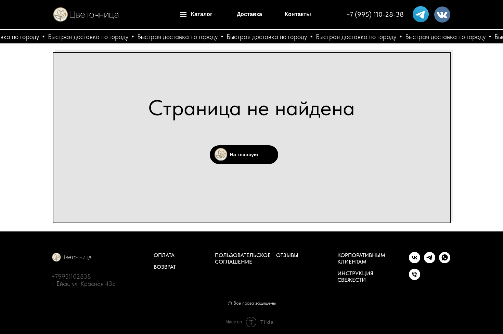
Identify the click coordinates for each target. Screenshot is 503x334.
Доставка (249, 14)
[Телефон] (414, 278)
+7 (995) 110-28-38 (375, 14)
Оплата (164, 255)
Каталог (201, 14)
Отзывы (287, 255)
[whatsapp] (444, 261)
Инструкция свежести (355, 276)
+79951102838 (71, 276)
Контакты (298, 14)
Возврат (165, 267)
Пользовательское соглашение (243, 258)
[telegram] (429, 261)
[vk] (414, 261)
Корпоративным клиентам (361, 258)
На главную (244, 154)
